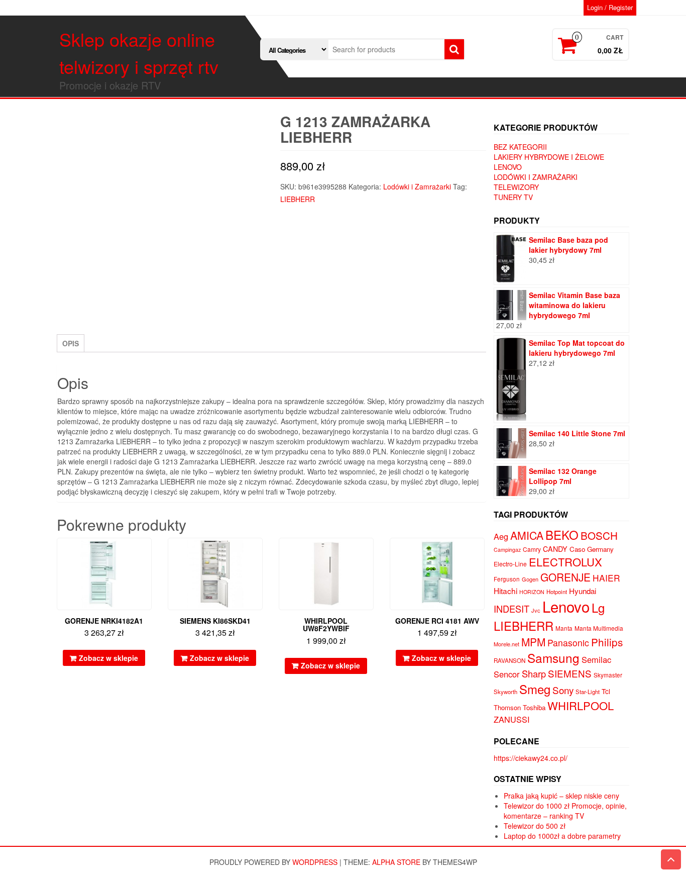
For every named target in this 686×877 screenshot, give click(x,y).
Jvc (535, 610)
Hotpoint (556, 592)
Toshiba (534, 707)
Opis (70, 343)
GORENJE (565, 576)
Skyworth (505, 692)
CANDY (555, 549)
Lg (598, 607)
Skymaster (608, 675)
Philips (607, 641)
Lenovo (508, 167)
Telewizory (516, 187)
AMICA (526, 535)
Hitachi (505, 590)
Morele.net (506, 644)
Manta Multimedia (599, 628)
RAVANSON (509, 660)
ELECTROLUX (565, 561)
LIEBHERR (297, 199)
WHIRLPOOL (580, 705)
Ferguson (507, 579)
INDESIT (511, 608)
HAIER (606, 577)
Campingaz (507, 549)
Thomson (507, 707)
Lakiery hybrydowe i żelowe (549, 157)
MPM (533, 641)
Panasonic (568, 642)
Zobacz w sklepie (108, 658)
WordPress (314, 862)
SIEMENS (570, 673)
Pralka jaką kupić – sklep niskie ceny (561, 796)
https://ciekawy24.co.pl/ (530, 758)
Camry (532, 549)
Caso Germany (591, 549)
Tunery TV (513, 197)
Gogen (530, 579)
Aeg (501, 536)
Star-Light (588, 692)
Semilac (596, 659)
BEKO (562, 534)
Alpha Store (396, 862)
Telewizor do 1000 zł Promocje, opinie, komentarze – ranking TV (565, 811)
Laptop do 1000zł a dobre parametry (562, 836)
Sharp (534, 673)
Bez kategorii (520, 147)
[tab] (70, 343)
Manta (564, 628)
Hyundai (582, 591)
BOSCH (599, 535)
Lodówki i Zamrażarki (417, 186)
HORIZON (531, 592)
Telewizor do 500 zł (534, 826)
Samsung (553, 657)
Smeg (534, 689)
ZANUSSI (512, 719)
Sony (563, 690)
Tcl (606, 691)
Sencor (507, 674)
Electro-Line (510, 563)
